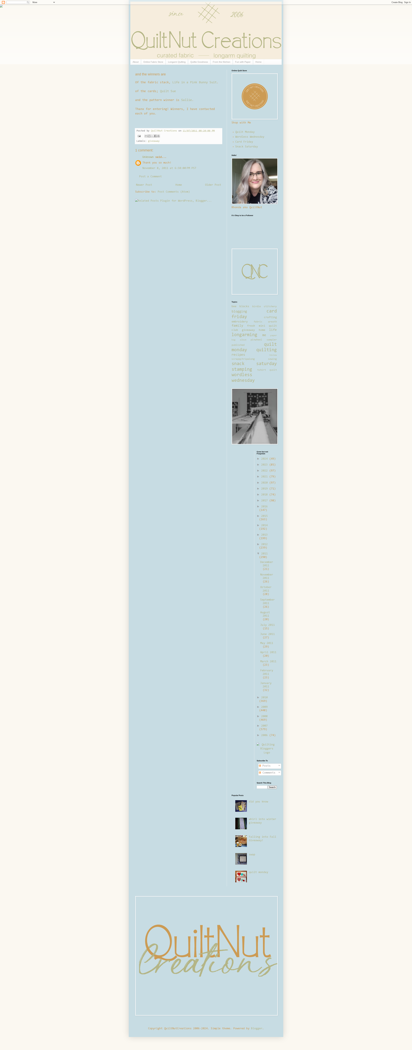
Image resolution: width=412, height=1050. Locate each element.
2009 (264, 707)
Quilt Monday (245, 132)
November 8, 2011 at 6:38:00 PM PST (169, 168)
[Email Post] (139, 136)
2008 (264, 716)
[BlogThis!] (149, 136)
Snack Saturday (246, 146)
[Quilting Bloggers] (267, 752)
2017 (265, 500)
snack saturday (254, 364)
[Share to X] (152, 136)
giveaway (154, 141)
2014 (264, 525)
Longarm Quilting (177, 62)
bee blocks (240, 306)
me (264, 335)
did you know (258, 801)
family (237, 326)
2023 (265, 464)
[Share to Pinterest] (158, 136)
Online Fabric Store (153, 62)
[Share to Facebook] (155, 136)
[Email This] (146, 136)
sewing (272, 359)
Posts (266, 766)
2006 (265, 735)
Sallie (186, 100)
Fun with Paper (243, 62)
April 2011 (268, 652)
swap (252, 854)
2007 (264, 725)
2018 (265, 494)
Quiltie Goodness (199, 62)
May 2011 (266, 643)
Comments (268, 772)
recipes (238, 355)
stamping (242, 369)
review (273, 355)
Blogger (256, 1028)
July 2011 (267, 625)
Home (258, 62)
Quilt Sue (168, 91)
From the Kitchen (221, 62)
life (273, 330)
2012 (264, 544)
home (262, 330)
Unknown (148, 157)
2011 (264, 553)
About (136, 62)
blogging (239, 311)
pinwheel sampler (264, 340)
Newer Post (144, 185)
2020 (265, 482)
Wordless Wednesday (249, 137)
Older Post (213, 185)
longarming (244, 335)
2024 (265, 458)
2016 (264, 506)
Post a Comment (150, 176)
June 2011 (267, 634)
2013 (264, 535)
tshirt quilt (267, 370)
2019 (265, 488)
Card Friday (244, 141)
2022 (265, 470)
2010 (264, 697)
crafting (270, 317)
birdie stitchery (264, 306)
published (238, 345)
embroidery (240, 321)
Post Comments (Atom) (174, 191)
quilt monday (258, 872)
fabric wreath (265, 322)
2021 (265, 476)
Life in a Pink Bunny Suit (194, 82)
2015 (264, 516)
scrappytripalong (243, 359)
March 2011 (268, 661)
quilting (266, 350)
